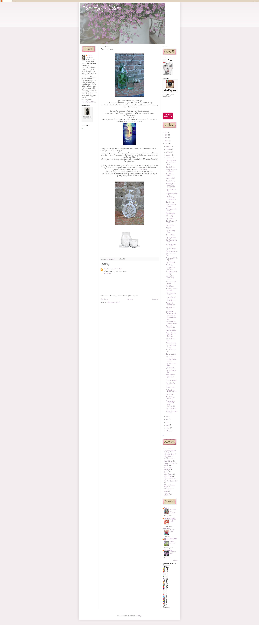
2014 (166, 138)
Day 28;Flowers (170, 167)
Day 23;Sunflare (170, 213)
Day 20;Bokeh (170, 225)
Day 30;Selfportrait (171, 160)
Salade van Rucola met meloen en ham (171, 323)
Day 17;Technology (171, 249)
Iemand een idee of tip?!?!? (170, 283)
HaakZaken (167, 529)
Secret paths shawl (173, 552)
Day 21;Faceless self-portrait (171, 222)
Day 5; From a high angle (171, 371)
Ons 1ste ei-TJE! (170, 178)
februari (168, 431)
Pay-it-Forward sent (169, 479)
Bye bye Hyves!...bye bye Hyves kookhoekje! (171, 334)
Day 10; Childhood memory (171, 346)
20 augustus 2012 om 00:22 (114, 269)
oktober (168, 152)
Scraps (166, 491)
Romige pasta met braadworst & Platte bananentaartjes (170, 403)
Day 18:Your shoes (171, 238)
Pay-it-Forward (168, 477)
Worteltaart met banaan (170, 308)
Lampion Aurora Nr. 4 (173, 542)
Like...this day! (169, 216)
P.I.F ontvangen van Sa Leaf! (171, 245)
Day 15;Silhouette (170, 262)
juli (167, 417)
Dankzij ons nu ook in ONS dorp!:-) (171, 171)
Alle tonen (175, 560)
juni (167, 419)
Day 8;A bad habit (171, 354)
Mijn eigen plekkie (100, 8)
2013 (166, 141)
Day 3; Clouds (169, 394)
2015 (166, 135)
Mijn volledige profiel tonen (89, 102)
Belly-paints (167, 457)
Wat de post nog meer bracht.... (171, 241)
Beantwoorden (107, 274)
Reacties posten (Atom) (114, 302)
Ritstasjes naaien (172, 531)
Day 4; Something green (170, 384)
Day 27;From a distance (170, 175)
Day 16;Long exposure (171, 251)
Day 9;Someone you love (171, 351)
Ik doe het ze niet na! (171, 381)
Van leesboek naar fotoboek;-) (170, 268)
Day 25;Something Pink (171, 190)
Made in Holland (170, 388)
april (167, 425)
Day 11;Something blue (170, 340)
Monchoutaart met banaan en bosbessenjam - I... (171, 299)
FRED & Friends (142, 170)
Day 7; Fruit (169, 357)
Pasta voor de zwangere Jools (170, 304)
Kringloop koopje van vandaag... (171, 210)
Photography (167, 489)
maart (168, 428)
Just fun (166, 472)
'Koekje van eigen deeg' (171, 194)
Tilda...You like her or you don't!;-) (171, 290)
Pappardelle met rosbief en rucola (170, 327)
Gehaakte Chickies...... (171, 368)
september (168, 155)
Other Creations (168, 474)
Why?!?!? (168, 228)
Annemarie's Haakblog (169, 518)
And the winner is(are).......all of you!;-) (170, 277)
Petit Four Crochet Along (170, 481)
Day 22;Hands (170, 219)
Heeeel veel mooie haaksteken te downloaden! (170, 376)
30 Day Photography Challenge (171, 412)
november (168, 149)
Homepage (130, 299)
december (168, 146)
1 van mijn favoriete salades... (171, 294)
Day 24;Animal (170, 202)
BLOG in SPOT (168, 459)
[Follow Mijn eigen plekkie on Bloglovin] (168, 75)
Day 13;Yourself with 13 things (171, 273)
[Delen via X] (122, 259)
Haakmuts (166, 508)
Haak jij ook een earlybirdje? (168, 469)
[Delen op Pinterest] (124, 259)
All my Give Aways (169, 454)
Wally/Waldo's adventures (168, 494)
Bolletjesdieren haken (173, 521)
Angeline (90, 56)
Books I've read (168, 461)
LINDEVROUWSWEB (170, 539)
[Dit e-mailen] (119, 259)
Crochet (166, 466)
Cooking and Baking (169, 463)
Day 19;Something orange (170, 231)
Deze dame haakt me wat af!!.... (171, 360)
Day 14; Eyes (169, 265)
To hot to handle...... (170, 235)
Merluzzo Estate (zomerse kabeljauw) (171, 391)
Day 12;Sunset (169, 286)
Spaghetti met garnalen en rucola (171, 312)
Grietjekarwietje (168, 550)
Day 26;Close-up (170, 181)
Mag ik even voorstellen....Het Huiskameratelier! (171, 198)
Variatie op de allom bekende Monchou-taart (171, 317)
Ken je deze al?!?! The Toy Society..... (171, 259)
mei (167, 422)
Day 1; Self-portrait (171, 409)
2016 (166, 132)
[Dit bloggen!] (120, 259)
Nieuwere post (104, 299)
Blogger (140, 616)
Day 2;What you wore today (170, 398)
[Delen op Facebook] (123, 259)
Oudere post (155, 299)
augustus (168, 158)
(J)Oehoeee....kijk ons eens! (171, 255)
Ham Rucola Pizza (171, 330)
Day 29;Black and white (171, 164)
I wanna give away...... (171, 343)
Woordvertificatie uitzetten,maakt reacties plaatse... (170, 185)
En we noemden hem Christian (171, 206)
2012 (166, 144)
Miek (105, 269)
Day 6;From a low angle (171, 364)
